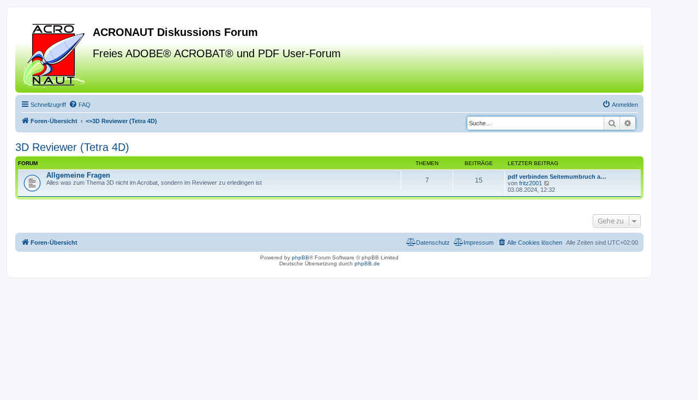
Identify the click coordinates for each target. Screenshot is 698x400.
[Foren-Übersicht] (55, 54)
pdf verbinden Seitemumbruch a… (557, 176)
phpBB (300, 257)
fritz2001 (530, 183)
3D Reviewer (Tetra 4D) (72, 147)
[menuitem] (80, 104)
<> (121, 121)
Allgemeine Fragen (78, 175)
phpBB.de (367, 263)
